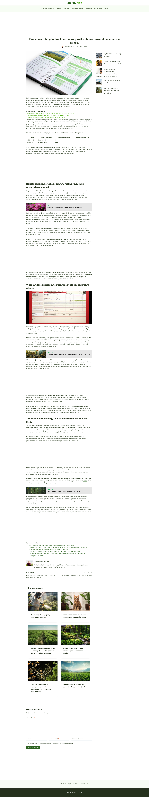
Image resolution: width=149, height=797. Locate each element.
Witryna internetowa (78, 739)
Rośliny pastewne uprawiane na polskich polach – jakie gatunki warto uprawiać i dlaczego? (43, 651)
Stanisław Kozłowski (69, 46)
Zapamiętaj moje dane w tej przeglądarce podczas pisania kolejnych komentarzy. (51, 743)
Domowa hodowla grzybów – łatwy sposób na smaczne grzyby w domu (40, 575)
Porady (106, 8)
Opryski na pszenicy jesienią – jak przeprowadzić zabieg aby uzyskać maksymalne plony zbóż (58, 547)
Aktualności (98, 8)
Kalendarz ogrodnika (47, 8)
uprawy (85, 481)
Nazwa (29, 739)
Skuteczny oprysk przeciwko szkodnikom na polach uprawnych (48, 549)
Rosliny (86, 46)
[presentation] (43, 601)
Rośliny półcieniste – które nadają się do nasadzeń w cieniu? (73, 651)
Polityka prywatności (81, 784)
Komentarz (31, 718)
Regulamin (70, 784)
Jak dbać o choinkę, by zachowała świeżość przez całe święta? (112, 90)
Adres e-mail (54, 739)
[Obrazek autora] (62, 47)
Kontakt (63, 784)
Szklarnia (89, 8)
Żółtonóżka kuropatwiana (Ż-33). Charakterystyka (76, 574)
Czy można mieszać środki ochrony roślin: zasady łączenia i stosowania (51, 545)
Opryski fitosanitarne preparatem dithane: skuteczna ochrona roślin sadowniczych (54, 551)
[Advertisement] (74, 23)
